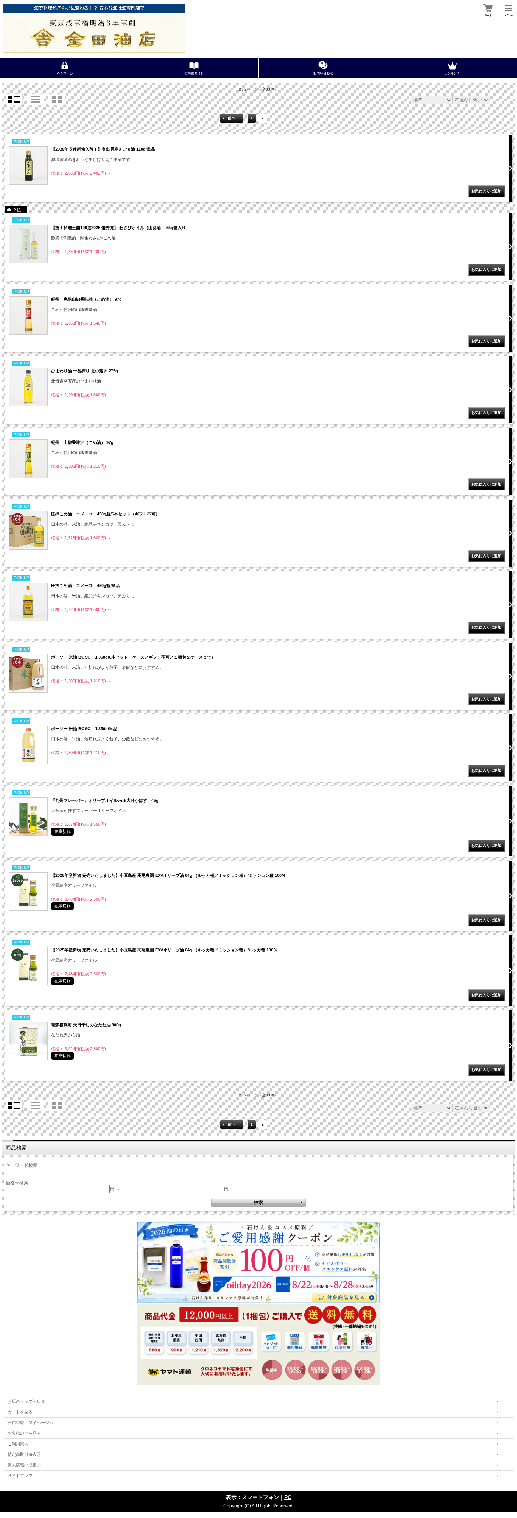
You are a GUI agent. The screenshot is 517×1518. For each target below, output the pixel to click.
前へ (231, 118)
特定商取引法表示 (24, 1454)
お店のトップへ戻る (26, 1401)
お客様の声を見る (24, 1433)
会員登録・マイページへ (30, 1422)
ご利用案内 (18, 1443)
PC (287, 1497)
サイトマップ (20, 1475)
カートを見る (20, 1412)
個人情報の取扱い (24, 1465)
